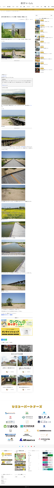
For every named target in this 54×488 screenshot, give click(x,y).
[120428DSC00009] (13, 158)
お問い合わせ (30, 470)
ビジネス (37, 6)
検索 (51, 15)
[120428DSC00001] (13, 117)
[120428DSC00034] (13, 228)
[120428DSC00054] (13, 137)
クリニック (28, 6)
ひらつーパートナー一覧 (4, 457)
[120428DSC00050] (13, 282)
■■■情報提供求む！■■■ (6, 314)
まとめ (17, 6)
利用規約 (2, 477)
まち (32, 19)
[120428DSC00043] (13, 175)
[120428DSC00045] (13, 300)
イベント (33, 6)
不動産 (45, 6)
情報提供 (2, 476)
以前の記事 (23, 146)
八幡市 (3, 342)
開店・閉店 (8, 6)
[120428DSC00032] (13, 263)
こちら (30, 105)
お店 (20, 6)
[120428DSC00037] (13, 247)
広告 (48, 6)
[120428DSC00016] (13, 192)
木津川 (7, 342)
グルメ (13, 6)
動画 (24, 6)
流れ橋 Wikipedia (4, 85)
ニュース (4, 6)
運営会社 (2, 480)
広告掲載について (3, 481)
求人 (41, 6)
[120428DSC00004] (13, 29)
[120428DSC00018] (13, 210)
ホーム (29, 452)
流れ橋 (11, 342)
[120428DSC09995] (13, 49)
